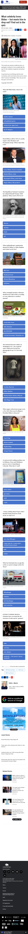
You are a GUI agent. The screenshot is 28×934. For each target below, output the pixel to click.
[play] (2, 932)
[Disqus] (14, 842)
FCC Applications (6, 903)
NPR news (21, 669)
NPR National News (10, 669)
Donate (24, 2)
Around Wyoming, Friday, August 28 (9, 739)
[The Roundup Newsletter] (14, 718)
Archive (4, 909)
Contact (4, 887)
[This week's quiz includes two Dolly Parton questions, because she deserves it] (7, 790)
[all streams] (26, 932)
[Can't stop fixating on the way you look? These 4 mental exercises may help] (7, 802)
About (4, 885)
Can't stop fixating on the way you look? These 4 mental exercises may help (18, 801)
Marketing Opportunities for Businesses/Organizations (9, 894)
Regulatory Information (8, 900)
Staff (4, 897)
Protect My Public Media (8, 906)
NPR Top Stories (10, 673)
